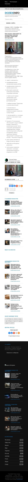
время (15, 321)
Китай (7, 323)
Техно (6, 458)
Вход (6, 1)
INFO (12, 12)
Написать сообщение (12, 352)
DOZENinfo (20, 479)
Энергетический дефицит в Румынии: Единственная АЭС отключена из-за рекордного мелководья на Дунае (17, 386)
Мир (6, 448)
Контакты (7, 3)
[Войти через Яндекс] (17, 186)
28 (20, 27)
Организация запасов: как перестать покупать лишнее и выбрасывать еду (17, 297)
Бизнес (7, 445)
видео (20, 318)
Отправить (11, 192)
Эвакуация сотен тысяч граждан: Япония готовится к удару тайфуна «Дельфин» (16, 287)
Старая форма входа (14, 336)
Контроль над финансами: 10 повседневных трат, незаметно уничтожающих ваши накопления (17, 307)
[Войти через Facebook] (15, 186)
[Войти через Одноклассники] (22, 186)
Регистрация (13, 1)
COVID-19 (12, 323)
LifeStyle (7, 456)
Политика (7, 439)
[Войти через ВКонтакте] (12, 186)
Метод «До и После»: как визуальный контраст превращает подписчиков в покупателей (17, 212)
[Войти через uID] (10, 186)
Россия (7, 453)
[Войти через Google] (19, 186)
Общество (7, 442)
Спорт (6, 464)
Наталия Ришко (13, 159)
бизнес (10, 321)
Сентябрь (16, 27)
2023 (11, 27)
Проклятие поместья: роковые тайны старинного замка (16, 241)
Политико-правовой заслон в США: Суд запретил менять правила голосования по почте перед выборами (17, 277)
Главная (7, 27)
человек (15, 318)
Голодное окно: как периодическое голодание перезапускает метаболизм (16, 375)
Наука (6, 461)
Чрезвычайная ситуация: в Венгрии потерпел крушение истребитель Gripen (16, 203)
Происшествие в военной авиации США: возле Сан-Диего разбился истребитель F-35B (16, 266)
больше (10, 318)
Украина (20, 321)
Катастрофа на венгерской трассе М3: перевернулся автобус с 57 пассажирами (17, 396)
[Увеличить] (14, 170)
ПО (6, 318)
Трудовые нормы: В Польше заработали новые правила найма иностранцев (17, 221)
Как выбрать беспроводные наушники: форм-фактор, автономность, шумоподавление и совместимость (16, 231)
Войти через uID (14, 330)
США (6, 321)
